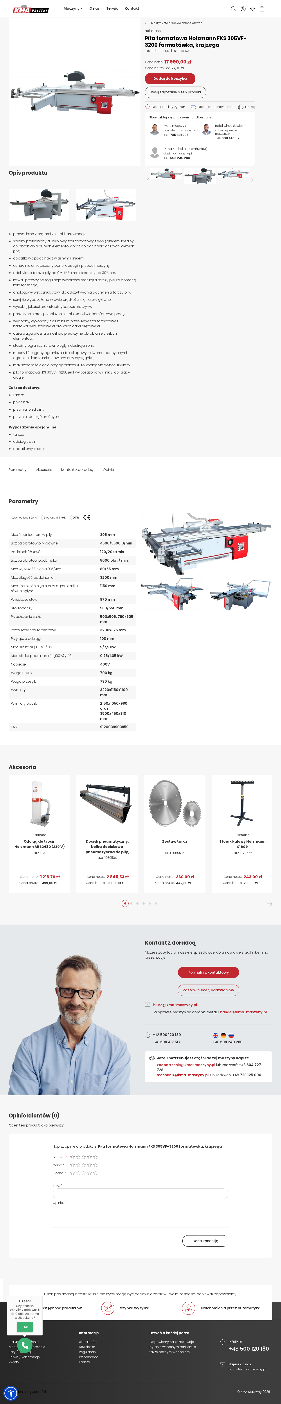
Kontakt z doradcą (77, 469)
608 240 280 (228, 1042)
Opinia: (58, 1203)
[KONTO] (243, 9)
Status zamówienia (24, 1342)
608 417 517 (166, 1042)
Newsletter (87, 1347)
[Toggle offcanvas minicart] (262, 9)
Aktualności (88, 1342)
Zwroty (14, 1362)
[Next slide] (252, 180)
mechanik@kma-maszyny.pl (183, 1074)
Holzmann (153, 31)
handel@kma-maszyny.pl (243, 1012)
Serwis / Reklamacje (24, 1357)
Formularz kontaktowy (209, 972)
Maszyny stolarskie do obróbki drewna (176, 23)
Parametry (18, 469)
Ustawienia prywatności (27, 1391)
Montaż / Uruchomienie (27, 1347)
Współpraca (88, 1357)
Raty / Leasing (20, 1352)
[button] (13, 92)
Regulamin (87, 1352)
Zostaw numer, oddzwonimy (208, 990)
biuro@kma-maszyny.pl (175, 1004)
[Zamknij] (43, 1296)
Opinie (108, 469)
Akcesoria (44, 469)
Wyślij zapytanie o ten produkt (176, 92)
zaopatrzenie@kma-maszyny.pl (186, 1064)
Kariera (84, 1362)
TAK (25, 1327)
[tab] (140, 1010)
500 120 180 (167, 1034)
